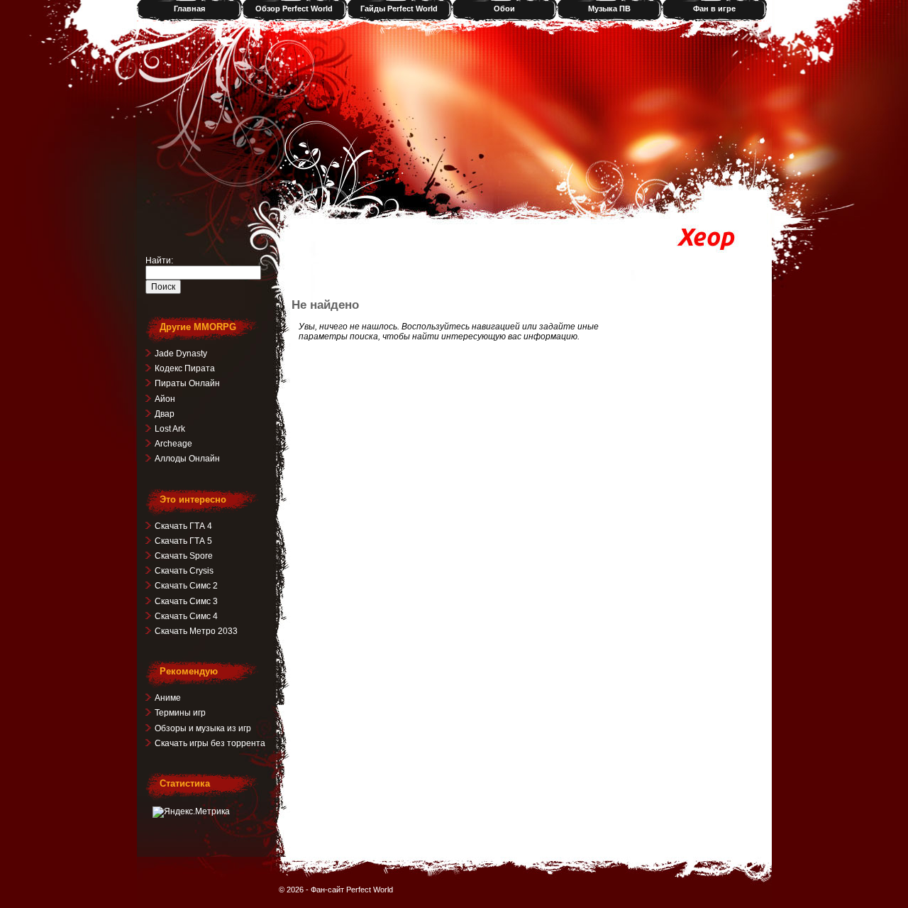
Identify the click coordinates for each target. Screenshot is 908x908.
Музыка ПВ (609, 8)
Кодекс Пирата (185, 368)
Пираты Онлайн (187, 383)
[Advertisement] (462, 262)
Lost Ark (170, 429)
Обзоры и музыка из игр (203, 728)
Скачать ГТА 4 (183, 526)
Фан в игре (714, 8)
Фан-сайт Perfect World (352, 889)
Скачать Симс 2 (186, 586)
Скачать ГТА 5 (183, 541)
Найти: (159, 261)
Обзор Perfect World (294, 8)
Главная (189, 8)
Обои (504, 8)
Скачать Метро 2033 (196, 631)
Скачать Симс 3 (186, 601)
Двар (165, 414)
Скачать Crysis (184, 571)
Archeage (173, 444)
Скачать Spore (184, 556)
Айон (165, 399)
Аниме (168, 698)
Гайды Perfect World (399, 8)
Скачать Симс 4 (186, 616)
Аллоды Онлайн (187, 459)
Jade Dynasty (181, 354)
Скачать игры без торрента (210, 743)
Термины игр (180, 713)
